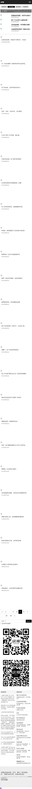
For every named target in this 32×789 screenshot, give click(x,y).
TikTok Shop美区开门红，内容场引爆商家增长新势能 (8, 732)
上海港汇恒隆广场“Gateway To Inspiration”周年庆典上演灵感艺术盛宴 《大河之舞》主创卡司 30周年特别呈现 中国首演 (8, 751)
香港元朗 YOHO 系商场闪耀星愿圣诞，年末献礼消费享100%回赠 (8, 707)
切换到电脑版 (4, 779)
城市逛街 (18, 6)
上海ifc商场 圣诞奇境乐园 (7, 712)
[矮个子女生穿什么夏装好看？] (5, 19)
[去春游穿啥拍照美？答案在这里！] (5, 28)
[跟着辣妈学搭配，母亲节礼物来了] (5, 15)
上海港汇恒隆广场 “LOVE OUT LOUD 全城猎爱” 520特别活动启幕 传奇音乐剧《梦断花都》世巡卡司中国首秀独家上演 (8, 699)
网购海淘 (4, 6)
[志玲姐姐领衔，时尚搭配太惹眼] (5, 24)
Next (29, 11)
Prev (2, 11)
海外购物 (11, 6)
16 (11, 616)
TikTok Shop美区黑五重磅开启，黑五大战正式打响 (8, 738)
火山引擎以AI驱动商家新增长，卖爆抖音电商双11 (8, 743)
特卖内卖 (25, 6)
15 (6, 616)
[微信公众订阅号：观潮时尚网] (16, 673)
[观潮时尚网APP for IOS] (16, 641)
